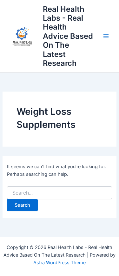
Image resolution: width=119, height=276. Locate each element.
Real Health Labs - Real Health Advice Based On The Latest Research (68, 36)
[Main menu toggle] (106, 36)
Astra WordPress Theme (59, 263)
